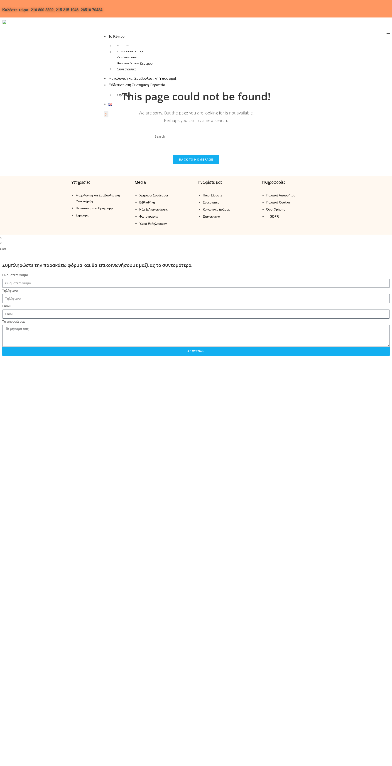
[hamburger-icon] (388, 33)
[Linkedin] (360, 8)
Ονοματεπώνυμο (15, 275)
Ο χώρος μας (127, 57)
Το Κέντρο (116, 36)
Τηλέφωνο (10, 290)
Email (6, 306)
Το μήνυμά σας (13, 321)
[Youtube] (347, 8)
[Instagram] (333, 8)
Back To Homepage (196, 159)
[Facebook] (320, 8)
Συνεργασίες (126, 69)
